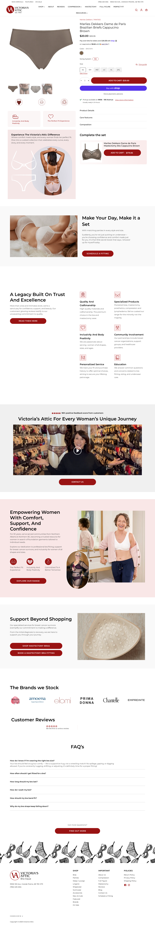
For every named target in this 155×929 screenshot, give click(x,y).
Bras (74, 875)
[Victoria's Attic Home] (17, 9)
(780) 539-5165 (103, 2)
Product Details (87, 110)
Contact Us (102, 893)
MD (97, 70)
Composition (85, 125)
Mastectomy (103, 884)
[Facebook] (125, 885)
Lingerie (76, 884)
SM (90, 70)
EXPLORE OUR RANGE (28, 581)
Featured (76, 899)
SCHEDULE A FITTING (98, 254)
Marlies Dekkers (86, 20)
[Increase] (88, 81)
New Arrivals (78, 896)
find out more (77, 831)
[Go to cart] (146, 10)
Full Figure (102, 881)
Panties (76, 878)
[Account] (141, 10)
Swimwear (77, 890)
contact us (77, 482)
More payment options (113, 94)
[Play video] (77, 450)
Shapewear (77, 887)
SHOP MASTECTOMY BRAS (36, 646)
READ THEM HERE (28, 321)
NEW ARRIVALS (17, 2)
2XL (118, 70)
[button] (113, 44)
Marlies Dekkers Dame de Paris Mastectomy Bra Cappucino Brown (122, 144)
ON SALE (38, 2)
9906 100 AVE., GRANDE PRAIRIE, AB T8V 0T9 (126, 2)
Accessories (77, 893)
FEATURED (29, 2)
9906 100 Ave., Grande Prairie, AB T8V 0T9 (26, 884)
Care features (86, 117)
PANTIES (97, 20)
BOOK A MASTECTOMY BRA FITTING (36, 653)
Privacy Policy (129, 878)
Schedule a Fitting (105, 896)
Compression (103, 878)
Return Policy (129, 875)
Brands (75, 902)
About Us (102, 875)
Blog (100, 890)
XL (111, 70)
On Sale (76, 905)
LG (104, 70)
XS (83, 70)
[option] (41, 49)
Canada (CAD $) (15, 916)
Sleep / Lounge (79, 881)
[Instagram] (129, 885)
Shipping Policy (130, 881)
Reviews (101, 887)
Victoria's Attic (28, 922)
